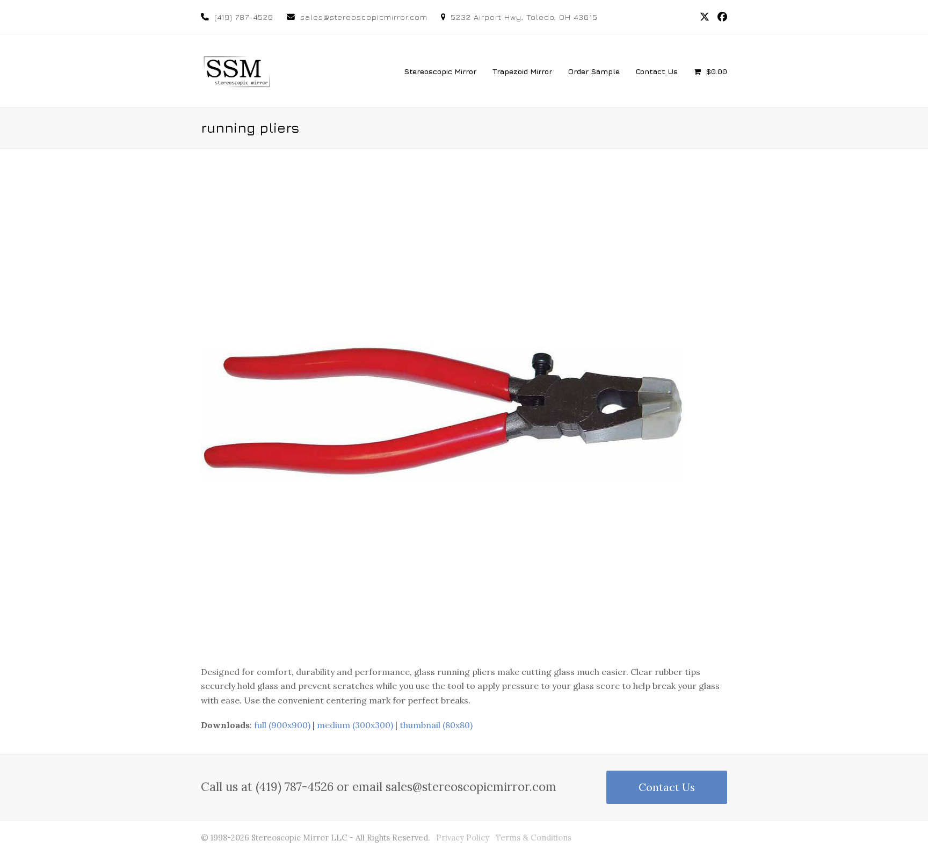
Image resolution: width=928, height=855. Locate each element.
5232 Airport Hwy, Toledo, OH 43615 (524, 16)
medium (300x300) (355, 725)
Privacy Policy (462, 837)
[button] (710, 71)
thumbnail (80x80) (436, 725)
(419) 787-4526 (243, 16)
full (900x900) (282, 725)
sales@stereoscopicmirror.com (363, 16)
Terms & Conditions (533, 837)
